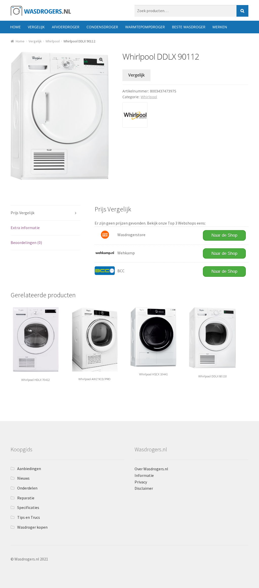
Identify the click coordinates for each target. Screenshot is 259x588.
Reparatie (25, 497)
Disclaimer (144, 488)
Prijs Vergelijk (22, 212)
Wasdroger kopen (32, 527)
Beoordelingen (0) (26, 242)
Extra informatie (25, 227)
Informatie (144, 475)
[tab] (46, 213)
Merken (219, 26)
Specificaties (28, 507)
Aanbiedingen (29, 468)
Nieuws (23, 478)
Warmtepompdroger (145, 26)
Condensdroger (102, 26)
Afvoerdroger (65, 26)
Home (15, 26)
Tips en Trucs (28, 517)
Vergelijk (36, 26)
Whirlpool (53, 41)
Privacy (141, 481)
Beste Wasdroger (188, 26)
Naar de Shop (224, 235)
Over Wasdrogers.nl (151, 468)
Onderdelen (27, 488)
